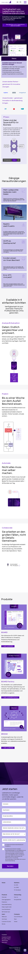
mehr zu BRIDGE (8, 747)
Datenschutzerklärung (14, 947)
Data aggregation (6, 899)
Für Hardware (17, 890)
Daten (7, 117)
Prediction (4, 902)
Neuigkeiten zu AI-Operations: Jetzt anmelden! (15, 25)
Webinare (4, 916)
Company (17, 914)
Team (15, 919)
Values (15, 921)
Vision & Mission (18, 916)
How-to (16, 897)
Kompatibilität (17, 899)
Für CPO (16, 885)
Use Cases (4, 919)
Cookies (18, 950)
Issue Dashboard (6, 909)
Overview (4, 897)
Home (3, 882)
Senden (10, 866)
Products (4, 894)
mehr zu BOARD (8, 646)
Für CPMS (16, 887)
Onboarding (17, 894)
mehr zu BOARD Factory (10, 697)
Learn (3, 914)
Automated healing (6, 904)
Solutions (16, 882)
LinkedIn (25, 950)
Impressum (17, 949)
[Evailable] (7, 2)
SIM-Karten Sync (6, 911)
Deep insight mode (6, 907)
